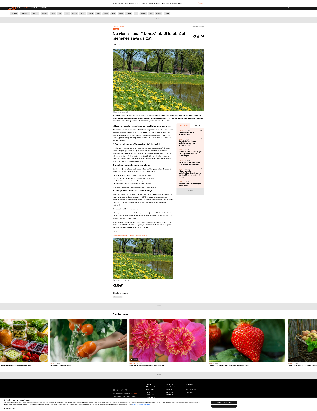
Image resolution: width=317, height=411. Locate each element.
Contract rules (190, 387)
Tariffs (148, 392)
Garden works (117, 297)
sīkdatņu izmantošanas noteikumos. (141, 404)
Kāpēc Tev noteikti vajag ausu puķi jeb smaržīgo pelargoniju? (190, 163)
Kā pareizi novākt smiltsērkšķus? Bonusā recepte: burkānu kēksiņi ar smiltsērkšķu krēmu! (190, 174)
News (18, 7)
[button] (104, 406)
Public (98, 13)
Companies (34, 7)
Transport (43, 7)
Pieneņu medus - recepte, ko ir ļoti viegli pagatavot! (130, 235)
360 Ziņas (14, 13)
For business (150, 389)
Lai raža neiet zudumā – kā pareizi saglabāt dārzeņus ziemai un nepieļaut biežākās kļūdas (230, 365)
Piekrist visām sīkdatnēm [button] (224, 402)
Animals (90, 13)
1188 (116, 384)
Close (201, 3)
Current (106, 13)
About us (148, 384)
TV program (189, 384)
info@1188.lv (134, 393)
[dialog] (158, 404)
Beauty (121, 13)
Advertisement (150, 387)
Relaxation (35, 13)
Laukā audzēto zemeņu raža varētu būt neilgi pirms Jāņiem (140, 365)
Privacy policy (150, 395)
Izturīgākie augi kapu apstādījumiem (186, 133)
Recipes (74, 13)
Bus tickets (169, 392)
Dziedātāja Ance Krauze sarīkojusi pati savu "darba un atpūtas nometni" (189, 143)
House (66, 13)
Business (158, 13)
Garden (167, 13)
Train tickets (169, 395)
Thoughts (44, 13)
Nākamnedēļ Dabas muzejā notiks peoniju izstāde (58, 365)
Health (53, 13)
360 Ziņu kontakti (191, 389)
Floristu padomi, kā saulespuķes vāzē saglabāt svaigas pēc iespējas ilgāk (190, 154)
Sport (151, 13)
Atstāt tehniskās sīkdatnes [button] (224, 406)
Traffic (113, 13)
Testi (60, 13)
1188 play (25, 7)
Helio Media (189, 392)
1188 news (115, 26)
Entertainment (25, 13)
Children (129, 13)
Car (136, 13)
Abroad (82, 13)
